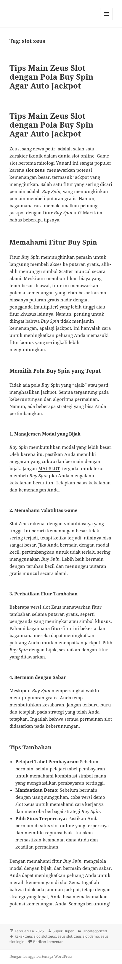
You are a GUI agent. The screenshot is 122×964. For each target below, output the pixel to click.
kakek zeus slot (27, 936)
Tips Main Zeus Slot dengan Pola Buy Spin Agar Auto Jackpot (51, 76)
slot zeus (35, 170)
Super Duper (63, 931)
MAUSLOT (49, 468)
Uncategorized (95, 931)
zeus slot (65, 936)
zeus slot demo (86, 936)
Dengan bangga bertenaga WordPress (40, 956)
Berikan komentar (48, 941)
